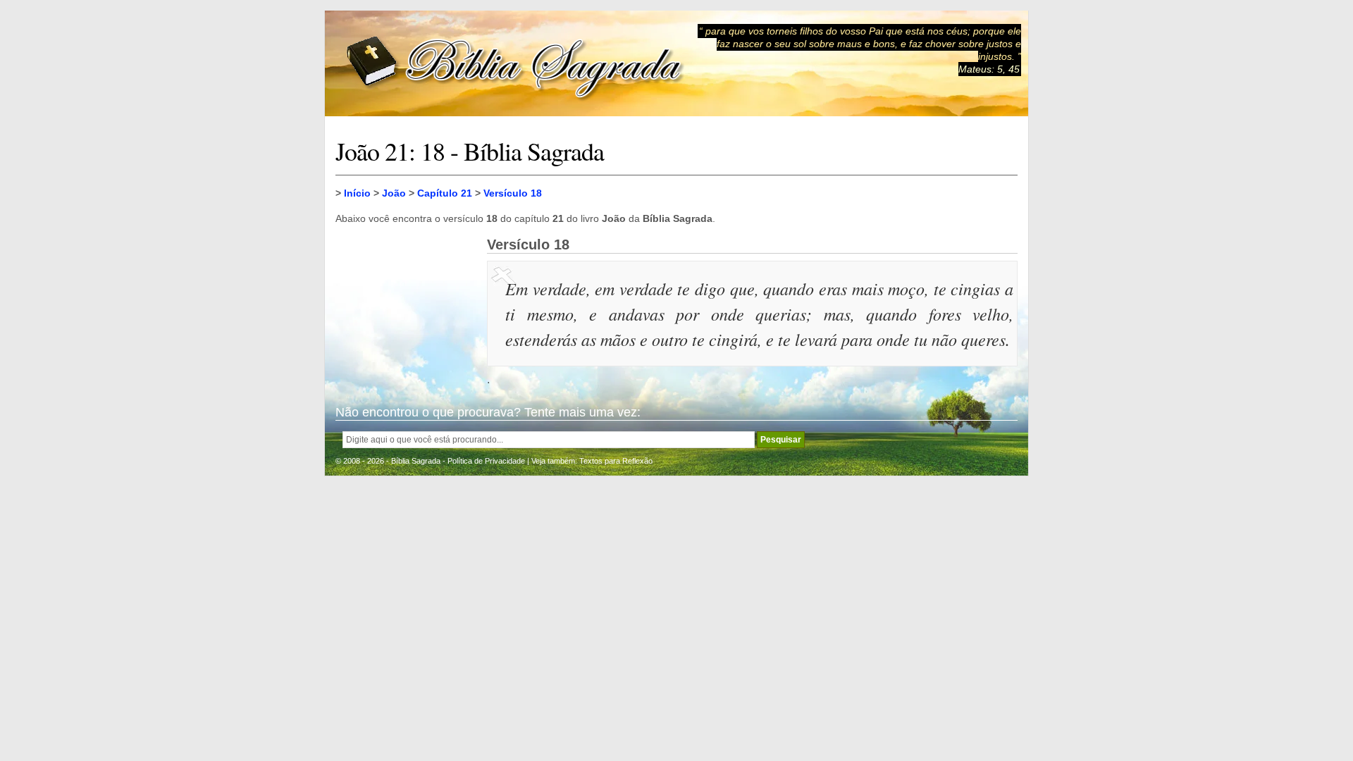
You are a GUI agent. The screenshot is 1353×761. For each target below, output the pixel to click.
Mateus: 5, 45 (989, 69)
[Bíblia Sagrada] (515, 64)
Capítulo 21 (444, 193)
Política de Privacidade (486, 461)
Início (357, 193)
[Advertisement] (405, 307)
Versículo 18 (512, 193)
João (394, 193)
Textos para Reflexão (616, 461)
